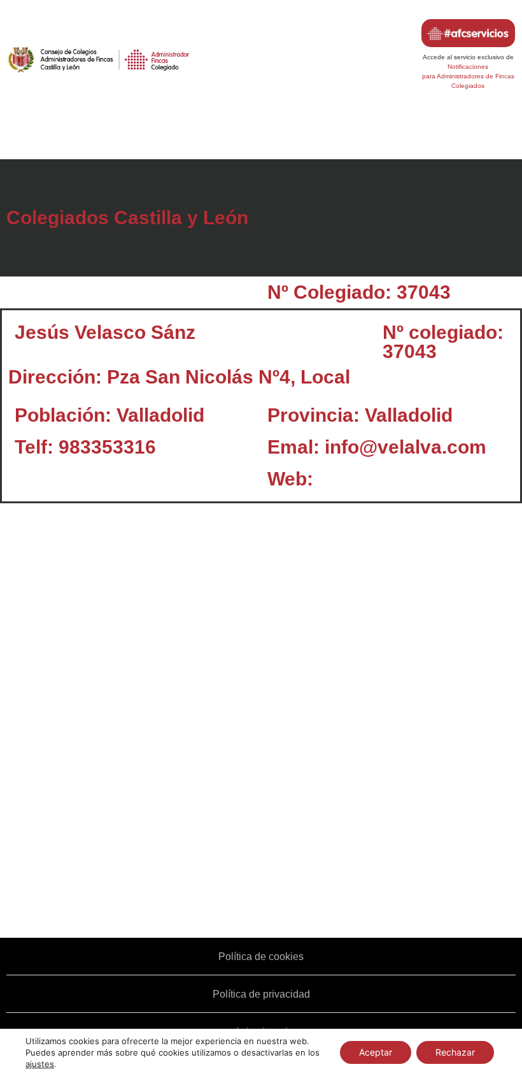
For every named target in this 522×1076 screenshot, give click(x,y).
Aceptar (375, 1052)
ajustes (39, 1064)
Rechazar (455, 1052)
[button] (261, 136)
